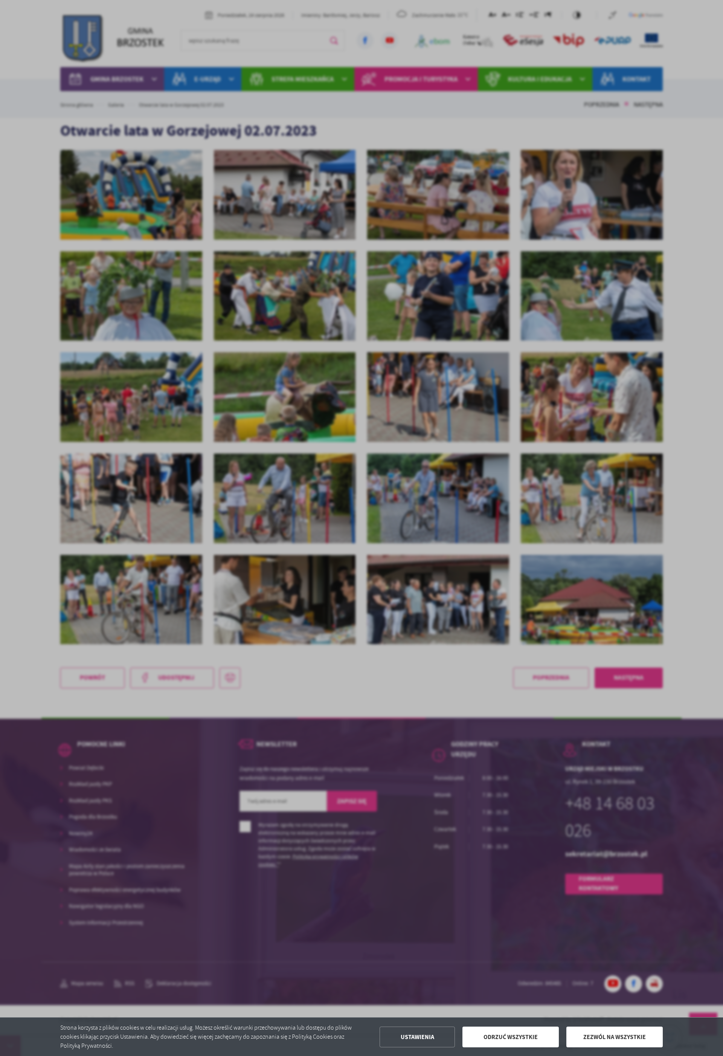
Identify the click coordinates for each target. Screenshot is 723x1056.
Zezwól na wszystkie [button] (614, 1037)
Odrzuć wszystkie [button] (511, 1037)
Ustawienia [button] (417, 1037)
